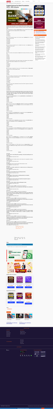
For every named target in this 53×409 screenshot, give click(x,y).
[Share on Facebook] (25, 9)
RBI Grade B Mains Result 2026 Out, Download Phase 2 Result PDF (40, 49)
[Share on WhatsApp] (21, 9)
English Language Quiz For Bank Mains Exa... (19, 319)
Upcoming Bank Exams (18, 1)
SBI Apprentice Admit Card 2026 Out (40, 32)
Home (7, 3)
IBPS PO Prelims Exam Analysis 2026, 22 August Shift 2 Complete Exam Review (40, 52)
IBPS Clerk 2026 (8, 332)
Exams (12, 1)
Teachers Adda (22, 343)
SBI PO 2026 (8, 331)
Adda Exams (21, 342)
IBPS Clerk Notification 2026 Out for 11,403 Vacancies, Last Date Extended (40, 40)
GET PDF (43, 408)
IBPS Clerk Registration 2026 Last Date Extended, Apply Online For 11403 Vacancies (40, 59)
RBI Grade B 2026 (22, 331)
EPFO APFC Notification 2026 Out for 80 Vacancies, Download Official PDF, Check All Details (40, 38)
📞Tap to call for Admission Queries (20, 260)
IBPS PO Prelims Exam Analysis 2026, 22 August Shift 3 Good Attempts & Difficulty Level (40, 43)
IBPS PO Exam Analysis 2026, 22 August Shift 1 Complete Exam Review (40, 56)
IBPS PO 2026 (8, 336)
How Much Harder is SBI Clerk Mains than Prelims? (40, 45)
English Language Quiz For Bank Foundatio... (10, 319)
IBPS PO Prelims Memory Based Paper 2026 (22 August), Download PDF (40, 47)
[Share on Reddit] (24, 9)
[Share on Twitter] (26, 9)
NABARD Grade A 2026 (23, 332)
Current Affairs (27, 1)
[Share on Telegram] (22, 9)
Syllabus (23, 1)
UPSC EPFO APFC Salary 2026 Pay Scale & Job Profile (40, 54)
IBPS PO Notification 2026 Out (40, 31)
